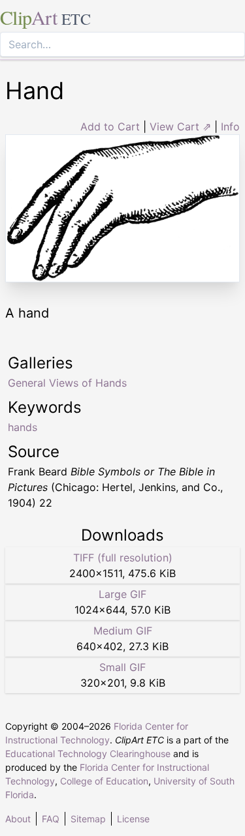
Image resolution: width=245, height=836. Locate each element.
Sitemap (88, 818)
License (133, 818)
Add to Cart (110, 126)
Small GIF (122, 667)
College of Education (104, 780)
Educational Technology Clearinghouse (88, 753)
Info (230, 126)
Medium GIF (122, 630)
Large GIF (122, 594)
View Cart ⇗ (180, 126)
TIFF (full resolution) (122, 557)
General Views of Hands (67, 382)
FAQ (50, 818)
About (18, 818)
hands (22, 427)
